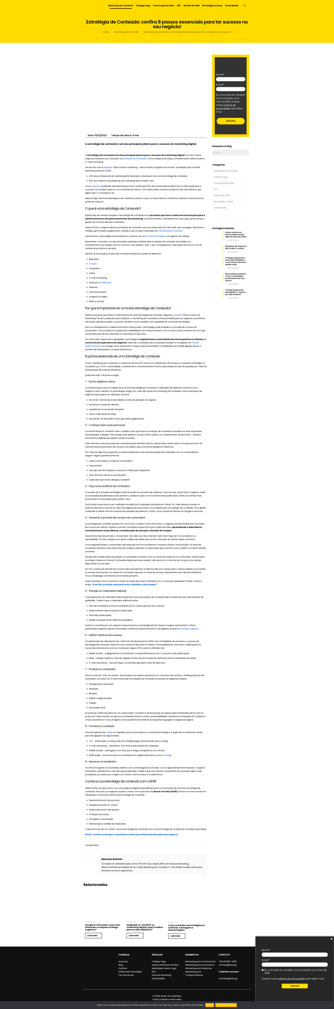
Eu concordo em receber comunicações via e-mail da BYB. (295, 972)
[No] (330, 1005)
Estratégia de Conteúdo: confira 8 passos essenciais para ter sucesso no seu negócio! (187, 31)
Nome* (266, 950)
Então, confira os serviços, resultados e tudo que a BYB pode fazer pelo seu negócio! (131, 834)
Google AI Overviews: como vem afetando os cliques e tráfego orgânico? (102, 927)
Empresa (123, 961)
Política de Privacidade (130, 971)
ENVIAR (295, 986)
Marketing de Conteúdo (126, 31)
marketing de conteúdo (170, 230)
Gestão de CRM (221, 195)
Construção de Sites (224, 183)
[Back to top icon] (167, 992)
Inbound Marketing (161, 975)
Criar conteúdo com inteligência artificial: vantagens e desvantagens (186, 928)
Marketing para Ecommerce (199, 964)
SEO (216, 189)
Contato (122, 968)
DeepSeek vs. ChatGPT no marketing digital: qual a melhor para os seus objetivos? (145, 927)
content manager (155, 236)
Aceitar (210, 1005)
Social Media (220, 207)
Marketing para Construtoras (200, 961)
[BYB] (93, 5)
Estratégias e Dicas (223, 201)
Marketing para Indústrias (198, 968)
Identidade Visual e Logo (164, 968)
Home (106, 31)
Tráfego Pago (221, 176)
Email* (265, 960)
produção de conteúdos (135, 158)
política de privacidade (291, 978)
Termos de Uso (126, 975)
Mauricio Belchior (112, 859)
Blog (120, 964)
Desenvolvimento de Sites (165, 964)
